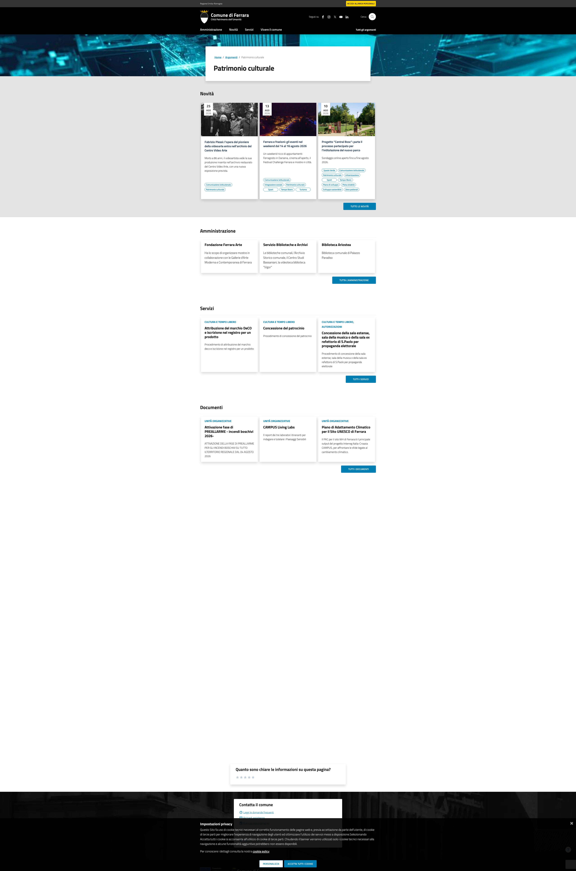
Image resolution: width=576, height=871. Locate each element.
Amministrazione (211, 29)
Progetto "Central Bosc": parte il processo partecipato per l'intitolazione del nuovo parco (342, 146)
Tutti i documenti (358, 469)
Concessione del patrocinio (283, 328)
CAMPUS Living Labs (279, 427)
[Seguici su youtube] (340, 16)
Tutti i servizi (361, 379)
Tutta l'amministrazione (354, 280)
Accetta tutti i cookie (300, 864)
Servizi (249, 29)
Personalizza (271, 864)
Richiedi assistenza (254, 818)
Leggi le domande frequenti (258, 812)
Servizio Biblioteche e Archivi (285, 244)
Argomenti (231, 57)
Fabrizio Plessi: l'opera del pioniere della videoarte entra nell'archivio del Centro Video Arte (228, 146)
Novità (233, 29)
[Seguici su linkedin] (346, 16)
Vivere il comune (271, 29)
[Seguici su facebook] (322, 16)
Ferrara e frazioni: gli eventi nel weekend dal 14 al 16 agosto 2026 (285, 144)
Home (217, 57)
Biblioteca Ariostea (336, 244)
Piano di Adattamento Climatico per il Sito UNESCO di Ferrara (346, 429)
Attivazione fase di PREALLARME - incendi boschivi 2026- (229, 431)
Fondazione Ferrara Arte (223, 244)
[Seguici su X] (334, 16)
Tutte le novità (360, 206)
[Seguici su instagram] (328, 16)
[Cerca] (372, 16)
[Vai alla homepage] (205, 16)
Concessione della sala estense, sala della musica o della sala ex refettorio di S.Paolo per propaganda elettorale (346, 339)
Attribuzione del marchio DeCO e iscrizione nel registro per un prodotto (228, 332)
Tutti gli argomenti (366, 30)
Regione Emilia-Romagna (211, 3)
